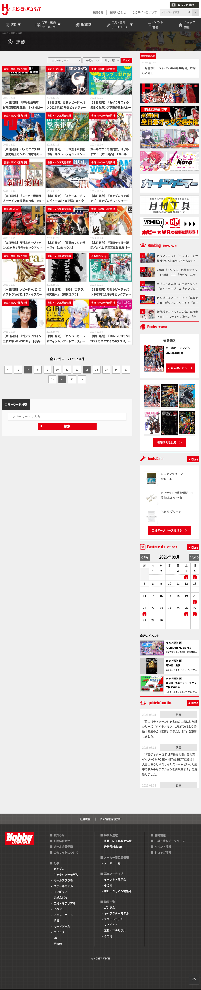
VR (55, 938)
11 (67, 369)
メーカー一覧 (112, 863)
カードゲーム (62, 926)
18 (52, 379)
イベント (59, 909)
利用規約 (84, 819)
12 (77, 369)
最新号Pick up (113, 846)
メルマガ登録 (185, 5)
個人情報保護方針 (111, 819)
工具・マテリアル (65, 903)
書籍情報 (160, 835)
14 (96, 369)
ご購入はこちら (177, 368)
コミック (59, 932)
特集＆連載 (111, 835)
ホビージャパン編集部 (118, 891)
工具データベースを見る (167, 530)
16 (116, 369)
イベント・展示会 (115, 879)
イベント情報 (163, 846)
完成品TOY (60, 897)
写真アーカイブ (113, 874)
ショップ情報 (163, 852)
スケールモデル (63, 886)
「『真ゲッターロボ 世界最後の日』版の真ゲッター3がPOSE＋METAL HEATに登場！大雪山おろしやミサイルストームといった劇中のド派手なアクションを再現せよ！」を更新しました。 (169, 764)
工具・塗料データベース (170, 841)
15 (106, 369)
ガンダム (59, 869)
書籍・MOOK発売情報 (118, 841)
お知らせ (97, 12)
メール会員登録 (63, 846)
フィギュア (60, 892)
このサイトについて (144, 12)
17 (126, 369)
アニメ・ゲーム (63, 915)
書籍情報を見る (166, 442)
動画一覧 (109, 902)
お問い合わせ (118, 12)
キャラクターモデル (66, 874)
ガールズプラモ (63, 880)
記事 (178, 715)
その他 (58, 944)
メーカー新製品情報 (116, 857)
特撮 (56, 920)
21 (72, 379)
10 (57, 369)
